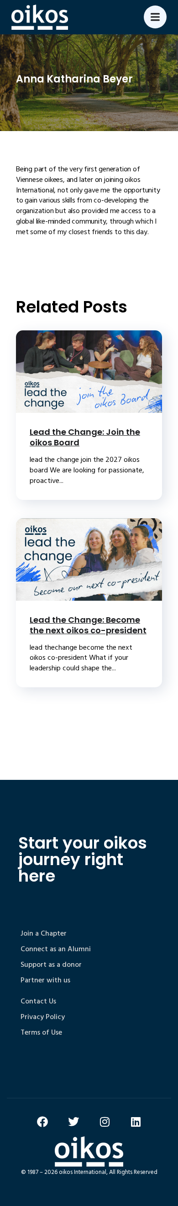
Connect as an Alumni (56, 949)
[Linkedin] (135, 1121)
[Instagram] (104, 1121)
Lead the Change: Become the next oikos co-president (88, 625)
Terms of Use (41, 1032)
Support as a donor (51, 964)
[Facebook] (42, 1121)
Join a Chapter (44, 933)
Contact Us (38, 1001)
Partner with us (45, 980)
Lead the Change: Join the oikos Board (85, 437)
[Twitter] (73, 1121)
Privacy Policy (43, 1017)
